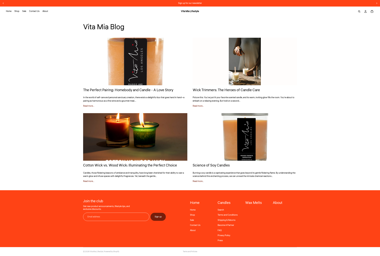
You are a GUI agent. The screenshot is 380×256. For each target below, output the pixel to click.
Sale (192, 220)
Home (192, 209)
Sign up (158, 216)
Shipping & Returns (226, 220)
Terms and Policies (190, 251)
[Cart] (372, 11)
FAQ (220, 230)
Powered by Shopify (111, 251)
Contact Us (195, 225)
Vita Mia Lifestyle (96, 251)
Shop (192, 215)
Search (221, 209)
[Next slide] (376, 3)
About (193, 230)
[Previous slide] (3, 3)
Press (220, 240)
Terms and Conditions (228, 215)
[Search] (359, 11)
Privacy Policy (224, 235)
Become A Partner (226, 225)
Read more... (88, 106)
